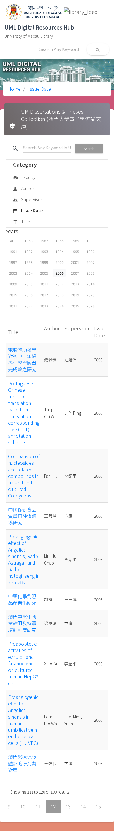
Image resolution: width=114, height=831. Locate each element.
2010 (29, 283)
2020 (91, 294)
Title (21, 221)
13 (68, 806)
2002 (91, 262)
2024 (60, 305)
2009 (13, 283)
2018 (60, 294)
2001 (75, 262)
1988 (60, 240)
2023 (44, 305)
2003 (13, 273)
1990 (91, 240)
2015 (13, 294)
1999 (44, 262)
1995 (75, 251)
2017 (44, 294)
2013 (75, 283)
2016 (29, 294)
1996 (91, 251)
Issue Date (39, 88)
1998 (29, 262)
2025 (75, 305)
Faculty (24, 177)
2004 (29, 273)
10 (22, 806)
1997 (13, 262)
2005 (44, 273)
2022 (29, 305)
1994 (60, 251)
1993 (44, 251)
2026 (91, 305)
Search (89, 148)
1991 (13, 251)
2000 (60, 262)
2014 (91, 283)
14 (83, 806)
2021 (13, 305)
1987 (44, 240)
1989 (75, 240)
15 (98, 806)
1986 (29, 240)
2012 (60, 283)
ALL (12, 240)
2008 (91, 273)
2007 (75, 273)
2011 (44, 283)
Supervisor (27, 199)
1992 (29, 251)
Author (23, 188)
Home (14, 88)
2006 (60, 273)
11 (38, 806)
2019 (75, 294)
